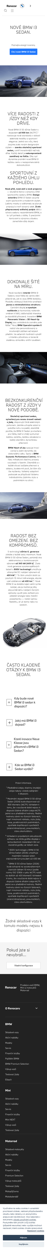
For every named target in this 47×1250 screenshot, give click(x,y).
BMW (8, 1024)
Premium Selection (14, 1175)
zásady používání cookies (24, 1219)
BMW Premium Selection (17, 1063)
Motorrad (11, 1141)
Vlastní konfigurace (23, 965)
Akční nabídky (11, 1037)
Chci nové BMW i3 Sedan (23, 51)
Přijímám (23, 1238)
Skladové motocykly (14, 1149)
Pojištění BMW (12, 1058)
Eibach (8, 1079)
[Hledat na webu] (5, 11)
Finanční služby (12, 1053)
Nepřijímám (23, 1244)
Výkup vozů (10, 1069)
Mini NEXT (10, 1119)
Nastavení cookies (35, 1231)
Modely (8, 1042)
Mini (8, 1090)
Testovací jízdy (12, 1074)
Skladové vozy (12, 1032)
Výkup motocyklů (13, 1180)
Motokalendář (11, 1196)
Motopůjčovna (12, 1191)
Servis (8, 1048)
